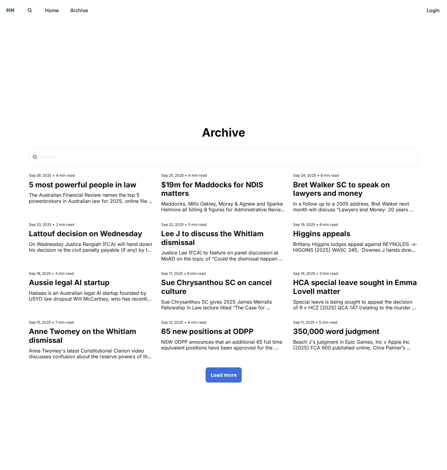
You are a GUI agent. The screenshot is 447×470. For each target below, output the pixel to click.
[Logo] (10, 10)
